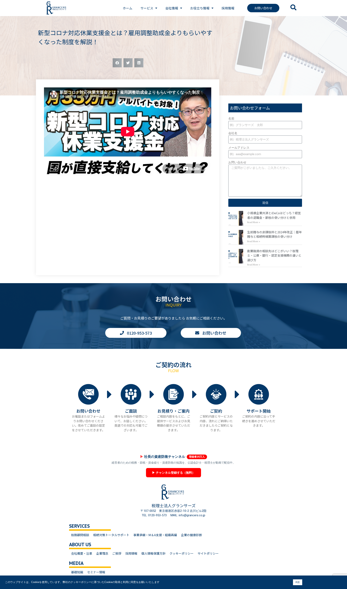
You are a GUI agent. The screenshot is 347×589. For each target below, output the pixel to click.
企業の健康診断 (191, 535)
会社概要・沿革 (81, 553)
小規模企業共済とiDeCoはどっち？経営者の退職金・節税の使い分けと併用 (274, 215)
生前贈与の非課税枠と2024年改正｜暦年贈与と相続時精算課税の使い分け (274, 234)
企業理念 (102, 553)
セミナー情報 (96, 572)
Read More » (253, 222)
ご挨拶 (116, 553)
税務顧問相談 (80, 535)
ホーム (127, 8)
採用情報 (227, 8)
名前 (231, 118)
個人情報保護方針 (153, 553)
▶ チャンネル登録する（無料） (173, 472)
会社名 (232, 133)
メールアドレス (238, 148)
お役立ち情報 (199, 8)
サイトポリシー (208, 553)
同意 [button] (297, 582)
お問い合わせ (237, 162)
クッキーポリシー (181, 553)
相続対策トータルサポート (111, 535)
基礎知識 (77, 572)
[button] (117, 62)
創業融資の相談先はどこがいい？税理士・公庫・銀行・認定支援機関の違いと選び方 (274, 255)
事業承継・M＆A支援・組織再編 (155, 535)
